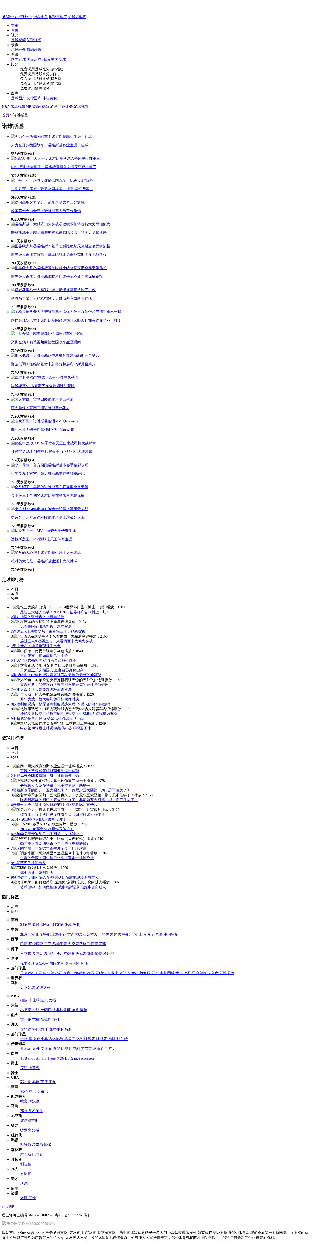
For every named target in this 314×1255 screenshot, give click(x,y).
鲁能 (126, 934)
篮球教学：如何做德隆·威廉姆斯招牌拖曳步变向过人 (55, 877)
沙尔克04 (64, 954)
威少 (24, 1091)
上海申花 (59, 934)
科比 (36, 1029)
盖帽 (52, 1000)
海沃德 (34, 1101)
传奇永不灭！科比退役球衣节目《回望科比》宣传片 (54, 805)
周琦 (83, 1010)
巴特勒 (37, 1154)
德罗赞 (26, 1130)
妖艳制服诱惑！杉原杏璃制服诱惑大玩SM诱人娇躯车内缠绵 (60, 704)
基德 (33, 1039)
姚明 (36, 1010)
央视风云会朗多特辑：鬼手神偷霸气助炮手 (47, 776)
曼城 (68, 925)
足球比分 (9, 17)
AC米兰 (42, 963)
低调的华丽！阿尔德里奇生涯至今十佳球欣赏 (48, 848)
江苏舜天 (90, 934)
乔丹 (36, 1049)
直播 (14, 30)
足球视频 (81, 107)
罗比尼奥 (227, 973)
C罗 (39, 973)
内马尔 (49, 973)
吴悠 (61, 1058)
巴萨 (24, 944)
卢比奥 (43, 1039)
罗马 (69, 963)
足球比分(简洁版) (49, 84)
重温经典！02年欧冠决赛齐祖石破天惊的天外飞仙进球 (56, 675)
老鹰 (24, 1198)
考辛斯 (38, 1145)
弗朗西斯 (48, 1010)
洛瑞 (36, 1130)
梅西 (91, 973)
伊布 (135, 973)
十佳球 (34, 1000)
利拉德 (25, 1164)
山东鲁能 (43, 934)
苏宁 (151, 934)
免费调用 (27, 69)
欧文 (24, 1101)
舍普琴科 (167, 973)
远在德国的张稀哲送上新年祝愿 (37, 617)
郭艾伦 (26, 1082)
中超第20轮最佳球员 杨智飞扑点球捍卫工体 (47, 719)
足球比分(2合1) (47, 74)
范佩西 (145, 973)
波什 (56, 1020)
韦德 (36, 1020)
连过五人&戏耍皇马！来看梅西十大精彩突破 (48, 631)
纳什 (44, 1029)
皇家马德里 (81, 944)
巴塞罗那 (98, 944)
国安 (135, 934)
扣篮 (24, 1000)
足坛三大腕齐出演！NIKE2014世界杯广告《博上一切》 (65, 612)
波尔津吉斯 (29, 1120)
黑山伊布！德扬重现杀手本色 (36, 646)
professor (87, 1058)
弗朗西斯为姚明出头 (28, 863)
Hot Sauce (73, 1058)
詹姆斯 (46, 1020)
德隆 (112, 1039)
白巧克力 (108, 1049)
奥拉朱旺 (64, 1010)
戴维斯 (26, 1145)
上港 (143, 934)
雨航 (52, 1082)
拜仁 (52, 954)
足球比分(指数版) (49, 79)
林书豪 (26, 1010)
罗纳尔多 (103, 973)
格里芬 (70, 1039)
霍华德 (26, 1029)
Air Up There (46, 1058)
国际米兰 (57, 963)
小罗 (59, 973)
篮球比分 (24, 17)
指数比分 (40, 17)
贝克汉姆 (28, 973)
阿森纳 (58, 925)
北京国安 (28, 934)
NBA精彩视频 (37, 107)
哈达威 (63, 1049)
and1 (32, 1058)
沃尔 (24, 1183)
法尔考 (214, 973)
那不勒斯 (80, 963)
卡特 (24, 1039)
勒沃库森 (79, 954)
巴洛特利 (79, 973)
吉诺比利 (56, 1039)
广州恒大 (106, 934)
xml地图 (8, 1206)
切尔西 (46, 925)
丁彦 (44, 1082)
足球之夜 (43, 987)
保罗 (104, 1039)
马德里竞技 (62, 944)
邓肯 (24, 1111)
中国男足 (171, 934)
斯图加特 (95, 954)
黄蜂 (32, 1198)
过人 (44, 1000)
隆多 (47, 1145)
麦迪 (44, 1049)
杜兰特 (122, 1039)
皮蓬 (97, 1049)
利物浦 (26, 925)
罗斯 (96, 1039)
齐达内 (125, 973)
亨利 (67, 973)
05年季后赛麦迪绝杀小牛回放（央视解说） (47, 834)
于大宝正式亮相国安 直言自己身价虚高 (43, 660)
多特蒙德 (40, 954)
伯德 (53, 1049)
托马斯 (66, 1029)
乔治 (33, 1091)
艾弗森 (87, 1049)
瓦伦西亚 (36, 944)
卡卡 (115, 973)
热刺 (76, 925)
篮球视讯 (18, 107)
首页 (14, 25)
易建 (36, 1082)
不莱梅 (26, 954)
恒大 (118, 934)
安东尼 (42, 1091)
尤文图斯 (28, 963)
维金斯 (26, 1154)
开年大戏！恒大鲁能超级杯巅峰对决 (41, 689)
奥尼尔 (26, 1049)
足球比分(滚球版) (49, 69)
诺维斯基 (84, 1039)
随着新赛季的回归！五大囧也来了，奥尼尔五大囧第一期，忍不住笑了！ (71, 790)
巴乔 (188, 973)
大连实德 (75, 934)
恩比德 (25, 1174)
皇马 (48, 944)
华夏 (159, 934)
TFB (24, 1058)
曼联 (36, 925)
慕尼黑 (108, 954)
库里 (24, 1068)
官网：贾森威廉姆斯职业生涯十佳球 (49, 771)
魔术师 (55, 1029)
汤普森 (34, 1068)
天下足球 (28, 987)
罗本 (155, 973)
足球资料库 (58, 17)
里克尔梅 (200, 973)
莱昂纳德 (36, 1111)
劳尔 (179, 973)
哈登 (76, 1010)
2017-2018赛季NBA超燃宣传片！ (38, 819)
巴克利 (75, 1049)
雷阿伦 (26, 1020)
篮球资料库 (77, 17)
